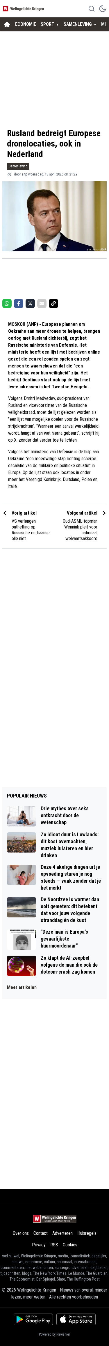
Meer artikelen (22, 987)
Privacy (39, 1245)
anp (24, 174)
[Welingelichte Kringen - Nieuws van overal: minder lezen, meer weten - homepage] (24, 9)
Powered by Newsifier (54, 1334)
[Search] (91, 8)
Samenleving (18, 166)
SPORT (47, 24)
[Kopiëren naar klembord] (53, 303)
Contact (40, 1233)
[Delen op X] (30, 303)
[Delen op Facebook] (18, 303)
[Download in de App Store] (76, 1319)
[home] (6, 24)
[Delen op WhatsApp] (7, 303)
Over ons (21, 1233)
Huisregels (87, 1233)
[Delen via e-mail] (42, 303)
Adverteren (62, 1233)
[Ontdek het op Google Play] (33, 1319)
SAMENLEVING (78, 24)
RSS (54, 1245)
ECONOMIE (25, 24)
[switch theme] (103, 9)
